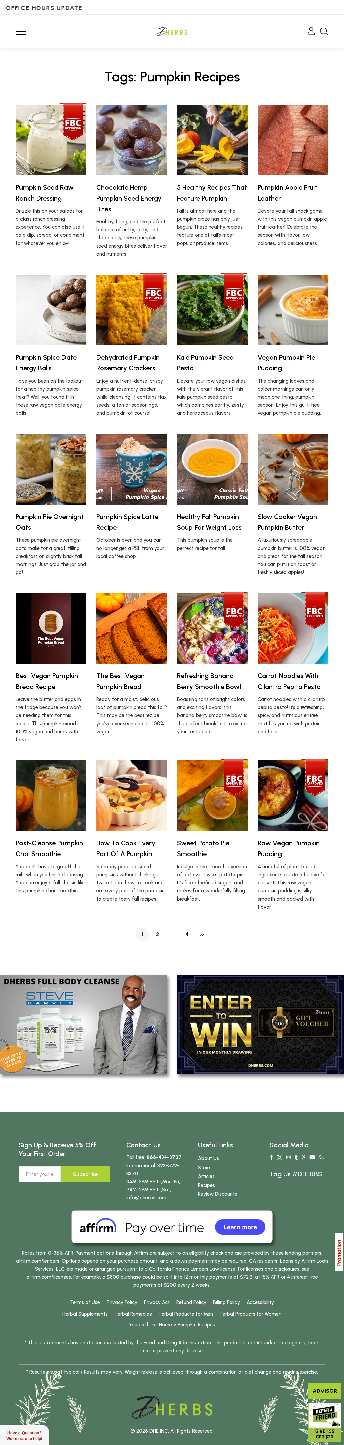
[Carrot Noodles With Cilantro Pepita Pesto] (293, 628)
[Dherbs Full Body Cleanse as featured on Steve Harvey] (83, 1024)
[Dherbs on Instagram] (288, 1157)
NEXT (201, 934)
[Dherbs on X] (279, 1157)
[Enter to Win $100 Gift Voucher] (260, 1024)
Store (204, 1168)
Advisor (325, 1391)
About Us (208, 1158)
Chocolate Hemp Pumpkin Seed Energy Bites (128, 198)
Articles (206, 1176)
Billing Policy (226, 1302)
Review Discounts (217, 1194)
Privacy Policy (122, 1302)
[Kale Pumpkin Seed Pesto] (212, 310)
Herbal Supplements (85, 1314)
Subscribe (85, 1174)
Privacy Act (157, 1302)
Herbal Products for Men (186, 1314)
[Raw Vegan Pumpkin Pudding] (293, 795)
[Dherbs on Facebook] (271, 1157)
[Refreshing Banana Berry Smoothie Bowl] (212, 628)
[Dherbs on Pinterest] (303, 1157)
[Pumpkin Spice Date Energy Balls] (51, 310)
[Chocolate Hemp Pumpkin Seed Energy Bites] (131, 140)
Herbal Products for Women (251, 1314)
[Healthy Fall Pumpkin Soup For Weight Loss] (212, 469)
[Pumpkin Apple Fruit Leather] (293, 140)
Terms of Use (85, 1302)
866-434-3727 (164, 1157)
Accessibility (260, 1302)
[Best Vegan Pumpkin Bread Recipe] (51, 628)
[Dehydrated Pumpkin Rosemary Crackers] (131, 310)
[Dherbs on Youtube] (312, 1157)
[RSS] (321, 1157)
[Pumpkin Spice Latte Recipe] (131, 469)
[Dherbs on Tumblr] (296, 1157)
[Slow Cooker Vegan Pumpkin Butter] (293, 469)
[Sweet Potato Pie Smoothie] (212, 795)
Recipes (206, 1185)
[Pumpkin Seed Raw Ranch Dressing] (51, 140)
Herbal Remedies (133, 1314)
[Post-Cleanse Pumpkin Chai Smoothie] (51, 795)
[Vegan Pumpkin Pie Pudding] (293, 310)
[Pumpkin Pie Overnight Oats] (51, 469)
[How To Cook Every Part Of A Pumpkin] (131, 795)
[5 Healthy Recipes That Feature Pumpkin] (212, 140)
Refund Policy (191, 1302)
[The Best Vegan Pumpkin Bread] (131, 628)
